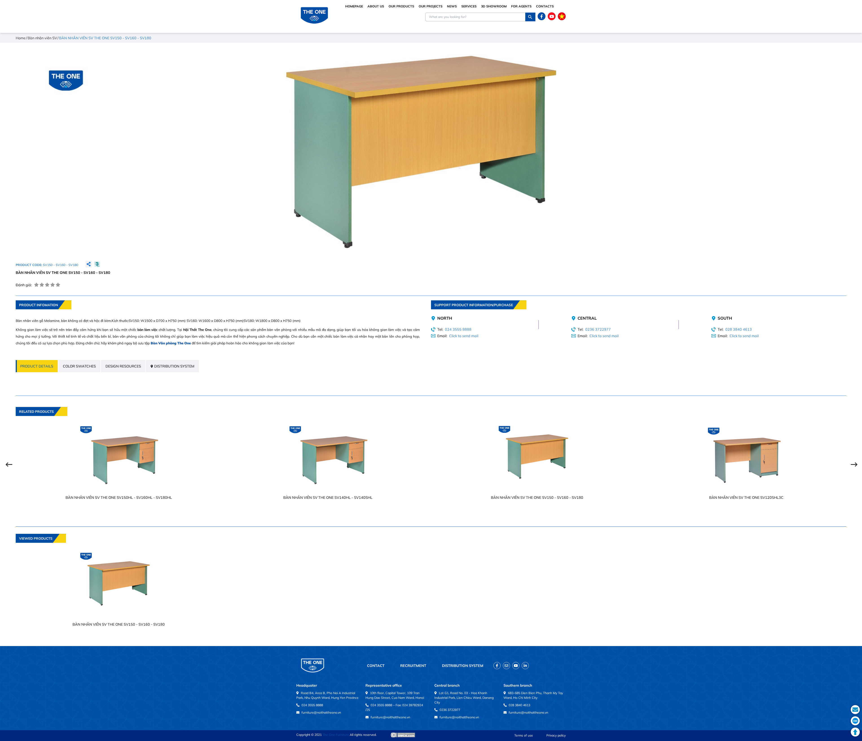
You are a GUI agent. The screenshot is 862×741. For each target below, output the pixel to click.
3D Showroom (494, 6)
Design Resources (123, 366)
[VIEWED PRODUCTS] (41, 546)
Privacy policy (556, 735)
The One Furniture (336, 735)
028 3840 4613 (738, 329)
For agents (521, 6)
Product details (36, 366)
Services (469, 6)
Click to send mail (463, 336)
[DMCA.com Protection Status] (403, 734)
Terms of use (523, 735)
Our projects (430, 6)
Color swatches (79, 366)
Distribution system (174, 366)
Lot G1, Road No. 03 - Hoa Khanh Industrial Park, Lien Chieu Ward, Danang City (464, 697)
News (452, 6)
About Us (375, 6)
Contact (376, 665)
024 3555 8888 (458, 329)
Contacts (545, 6)
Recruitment (413, 665)
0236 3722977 (598, 329)
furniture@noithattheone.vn (321, 712)
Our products (401, 6)
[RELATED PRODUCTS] (41, 419)
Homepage (354, 6)
